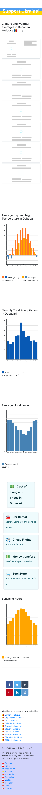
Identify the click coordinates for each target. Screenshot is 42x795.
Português (9, 774)
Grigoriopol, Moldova (14, 717)
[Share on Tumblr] (24, 684)
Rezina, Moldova (12, 731)
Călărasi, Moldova (13, 740)
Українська (9, 769)
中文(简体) (9, 782)
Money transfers (23, 556)
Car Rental (19, 517)
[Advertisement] (21, 202)
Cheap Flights (21, 539)
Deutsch (8, 785)
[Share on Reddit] (24, 692)
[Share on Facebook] (9, 684)
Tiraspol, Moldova (13, 734)
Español (8, 771)
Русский (8, 763)
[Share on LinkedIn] (17, 692)
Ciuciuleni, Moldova (13, 737)
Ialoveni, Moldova (12, 729)
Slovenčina (9, 777)
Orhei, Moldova (11, 720)
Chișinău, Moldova (13, 723)
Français (8, 788)
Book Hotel (20, 573)
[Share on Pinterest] (9, 692)
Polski (7, 766)
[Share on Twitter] (17, 684)
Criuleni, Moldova (12, 715)
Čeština (7, 780)
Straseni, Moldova (13, 726)
